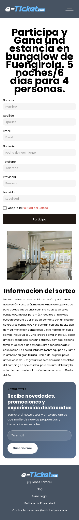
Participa (39, 219)
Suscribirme (22, 448)
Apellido (8, 116)
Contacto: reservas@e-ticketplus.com (39, 510)
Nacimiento (11, 146)
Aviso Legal (39, 496)
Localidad (9, 192)
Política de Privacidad (40, 503)
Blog (40, 489)
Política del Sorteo (35, 208)
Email (7, 131)
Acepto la (28, 208)
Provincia (9, 177)
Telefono (9, 162)
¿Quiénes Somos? (39, 482)
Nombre (8, 100)
